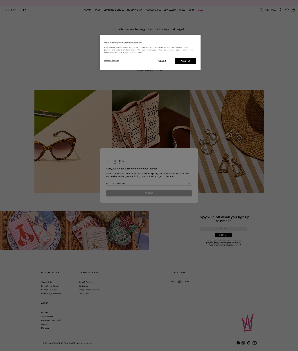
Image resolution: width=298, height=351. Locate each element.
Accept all (185, 61)
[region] (150, 52)
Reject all (162, 61)
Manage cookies (111, 61)
